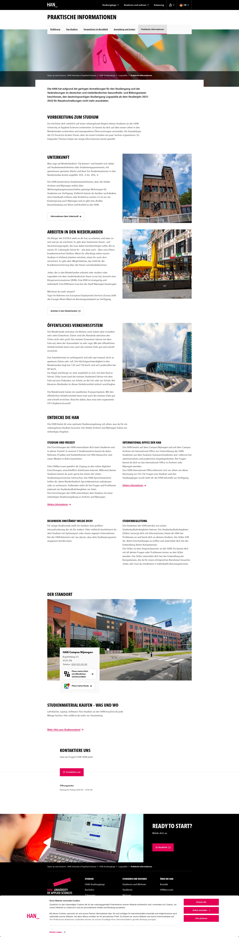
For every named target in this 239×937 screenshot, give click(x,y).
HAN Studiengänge (107, 75)
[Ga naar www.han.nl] (52, 5)
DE (185, 5)
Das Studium (72, 29)
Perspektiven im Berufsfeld (96, 29)
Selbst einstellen (200, 910)
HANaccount (166, 889)
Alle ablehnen (201, 918)
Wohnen (126, 895)
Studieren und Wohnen (134, 879)
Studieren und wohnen (135, 5)
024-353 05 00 (79, 664)
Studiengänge (109, 5)
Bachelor (89, 889)
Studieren (127, 889)
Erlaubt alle (201, 902)
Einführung (55, 29)
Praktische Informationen (152, 29)
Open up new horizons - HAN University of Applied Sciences (71, 75)
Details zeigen (56, 932)
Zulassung (159, 5)
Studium (89, 879)
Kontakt (164, 884)
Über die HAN (166, 879)
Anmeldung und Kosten (124, 29)
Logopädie (123, 75)
